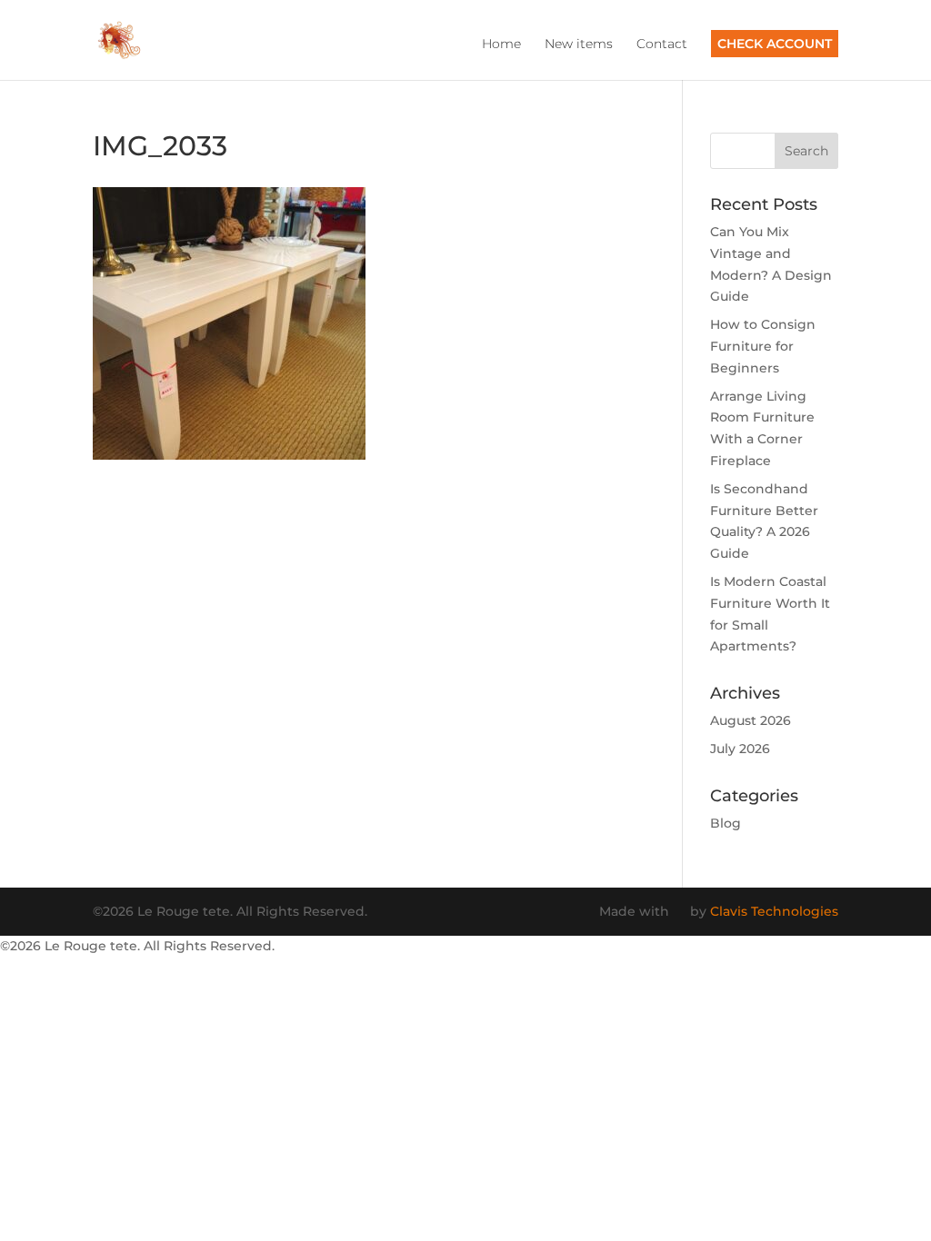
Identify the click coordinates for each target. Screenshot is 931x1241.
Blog (725, 823)
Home (501, 44)
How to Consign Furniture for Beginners (763, 346)
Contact (661, 44)
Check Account (774, 43)
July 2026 (740, 748)
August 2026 (750, 720)
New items (579, 44)
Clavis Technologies (774, 911)
